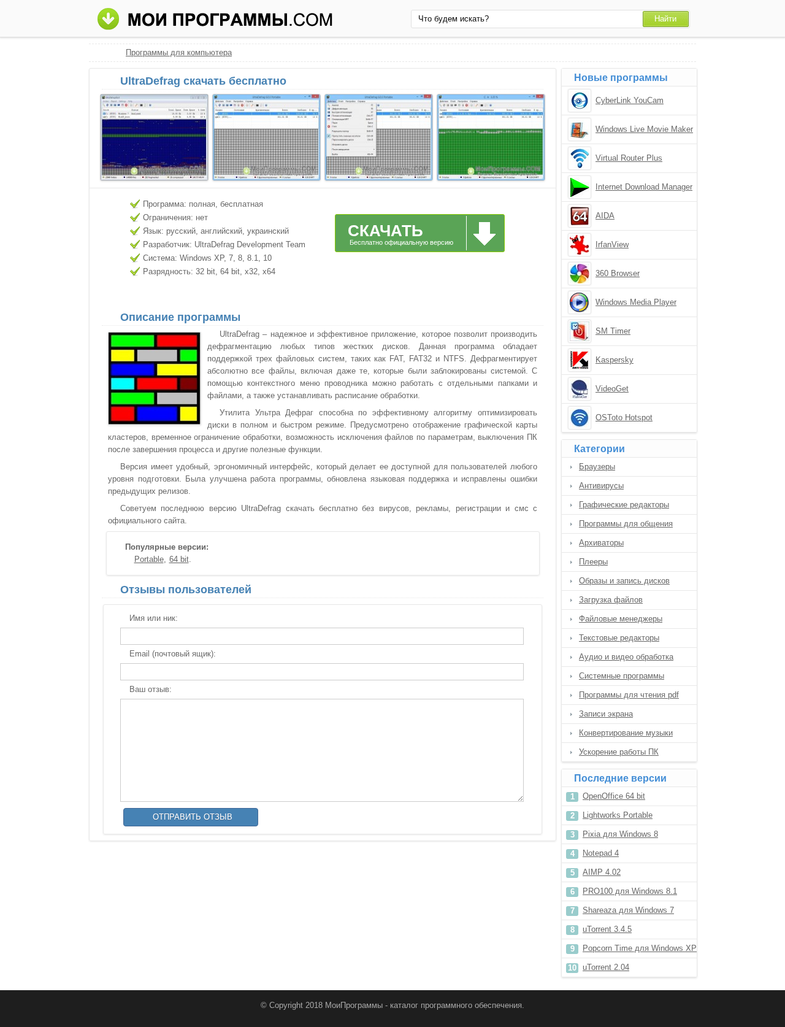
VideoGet (612, 388)
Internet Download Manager (643, 186)
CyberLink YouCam (629, 100)
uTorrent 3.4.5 (607, 929)
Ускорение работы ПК (619, 751)
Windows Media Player (635, 302)
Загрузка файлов (611, 599)
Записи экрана (606, 713)
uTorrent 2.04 (606, 967)
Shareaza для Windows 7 (628, 910)
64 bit (179, 559)
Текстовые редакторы (619, 637)
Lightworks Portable (618, 815)
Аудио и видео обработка (626, 656)
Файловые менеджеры (620, 618)
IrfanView (612, 244)
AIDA (605, 215)
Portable (149, 559)
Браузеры (597, 466)
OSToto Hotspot (624, 417)
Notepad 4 (601, 853)
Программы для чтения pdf (629, 694)
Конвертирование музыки (626, 732)
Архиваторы (601, 542)
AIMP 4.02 (602, 872)
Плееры (593, 561)
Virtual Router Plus (628, 158)
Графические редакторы (624, 504)
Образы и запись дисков (624, 580)
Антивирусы (601, 485)
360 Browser (617, 273)
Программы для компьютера (179, 52)
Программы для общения (626, 523)
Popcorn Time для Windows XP (640, 948)
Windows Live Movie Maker (644, 129)
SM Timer (612, 331)
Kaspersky (614, 359)
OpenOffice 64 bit (614, 796)
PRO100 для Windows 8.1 (630, 891)
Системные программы (621, 675)
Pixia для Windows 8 (620, 834)
